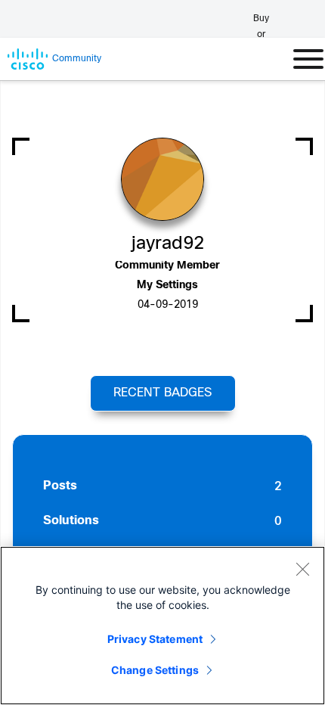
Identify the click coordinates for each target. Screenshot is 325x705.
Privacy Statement (155, 638)
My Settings (167, 285)
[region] (162, 625)
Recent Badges (162, 393)
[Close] (302, 568)
